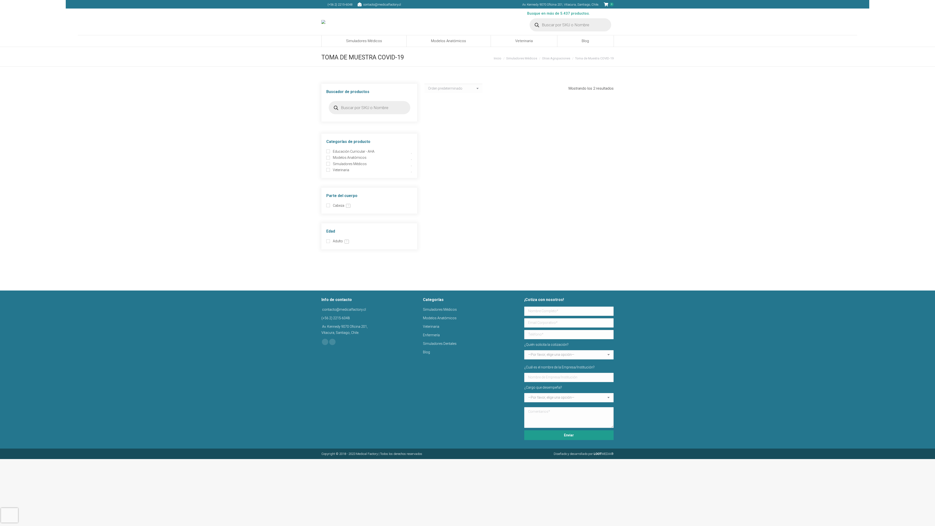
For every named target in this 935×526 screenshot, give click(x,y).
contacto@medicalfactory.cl (382, 4)
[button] (473, 154)
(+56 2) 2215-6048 (339, 4)
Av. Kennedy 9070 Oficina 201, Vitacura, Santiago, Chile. (560, 4)
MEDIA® (604, 454)
